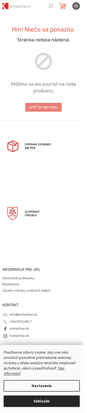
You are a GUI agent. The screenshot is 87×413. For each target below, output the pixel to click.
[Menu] (76, 6)
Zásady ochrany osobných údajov (26, 290)
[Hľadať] (51, 6)
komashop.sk (19, 328)
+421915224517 (21, 321)
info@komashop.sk (23, 314)
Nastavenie (42, 385)
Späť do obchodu (43, 107)
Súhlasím (42, 401)
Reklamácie (10, 284)
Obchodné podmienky (18, 278)
